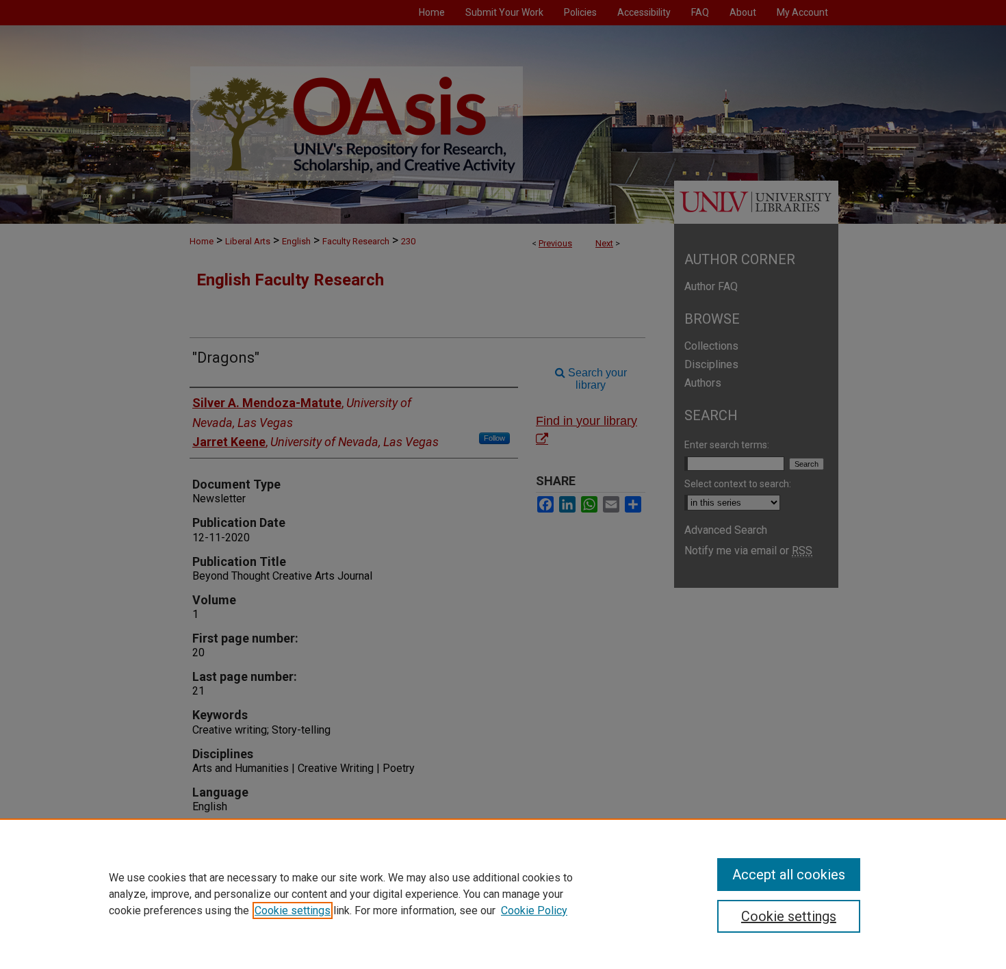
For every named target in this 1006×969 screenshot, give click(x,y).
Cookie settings (293, 910)
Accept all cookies (788, 874)
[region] (503, 893)
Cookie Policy (534, 910)
